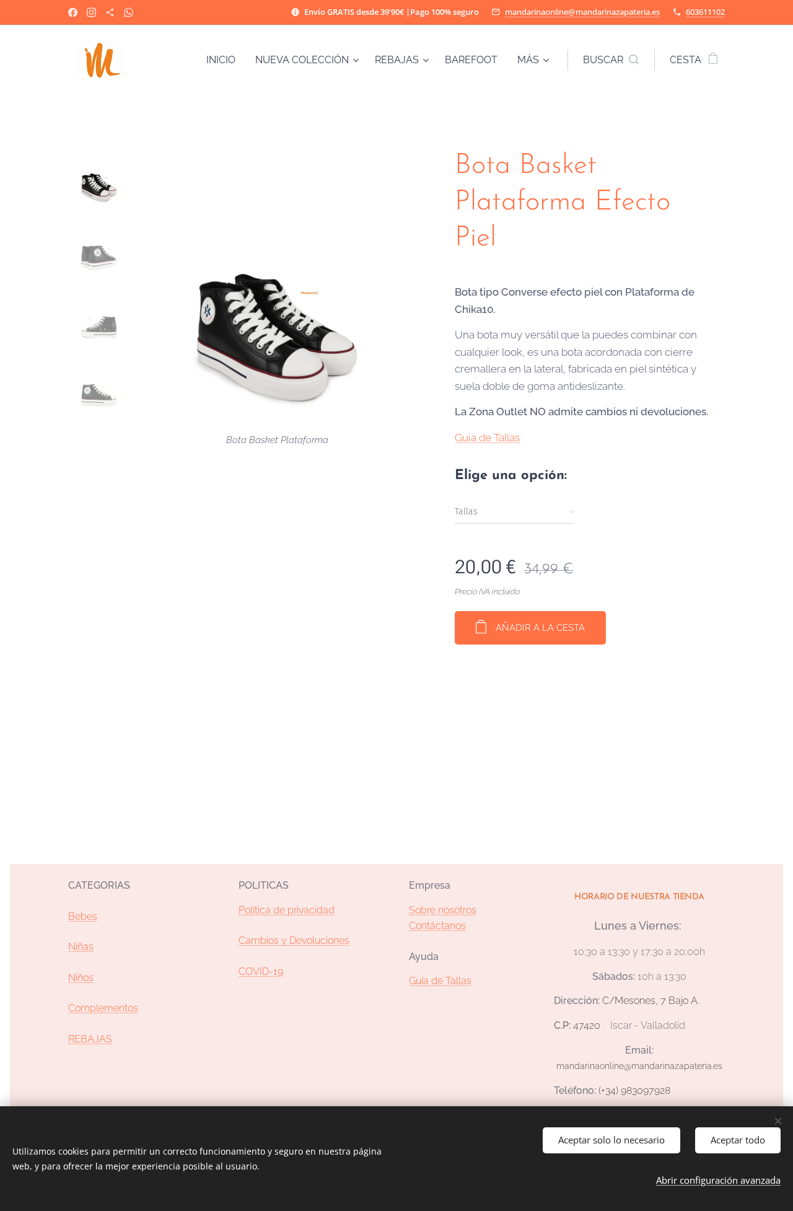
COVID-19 (261, 971)
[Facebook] (73, 12)
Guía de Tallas (487, 437)
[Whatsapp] (128, 12)
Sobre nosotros (442, 910)
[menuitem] (224, 60)
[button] (610, 60)
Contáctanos (437, 925)
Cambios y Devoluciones (294, 940)
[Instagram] (91, 12)
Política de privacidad (287, 910)
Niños (81, 978)
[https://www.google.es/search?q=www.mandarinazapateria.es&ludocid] (110, 12)
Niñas (81, 947)
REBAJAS (90, 1039)
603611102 (705, 11)
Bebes (82, 916)
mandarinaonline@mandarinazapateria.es (582, 11)
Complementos (103, 1008)
